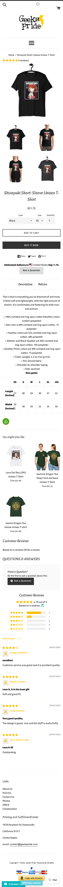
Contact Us (8, 797)
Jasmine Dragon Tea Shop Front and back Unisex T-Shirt (47, 478)
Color (20, 215)
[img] (10, 648)
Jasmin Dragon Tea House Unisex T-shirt (16, 525)
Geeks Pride (31, 862)
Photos (6, 801)
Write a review (32, 550)
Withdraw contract (31, 882)
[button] (10, 60)
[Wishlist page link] (37, 4)
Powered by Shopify (45, 862)
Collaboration (10, 809)
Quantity (50, 215)
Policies (42, 284)
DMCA (6, 805)
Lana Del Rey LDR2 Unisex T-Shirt (16, 474)
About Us (7, 789)
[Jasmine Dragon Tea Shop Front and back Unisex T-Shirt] (47, 456)
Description (25, 284)
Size (39, 215)
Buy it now (31, 245)
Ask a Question (31, 270)
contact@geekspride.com (24, 844)
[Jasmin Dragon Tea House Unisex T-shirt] (16, 506)
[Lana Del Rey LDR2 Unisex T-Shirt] (16, 455)
